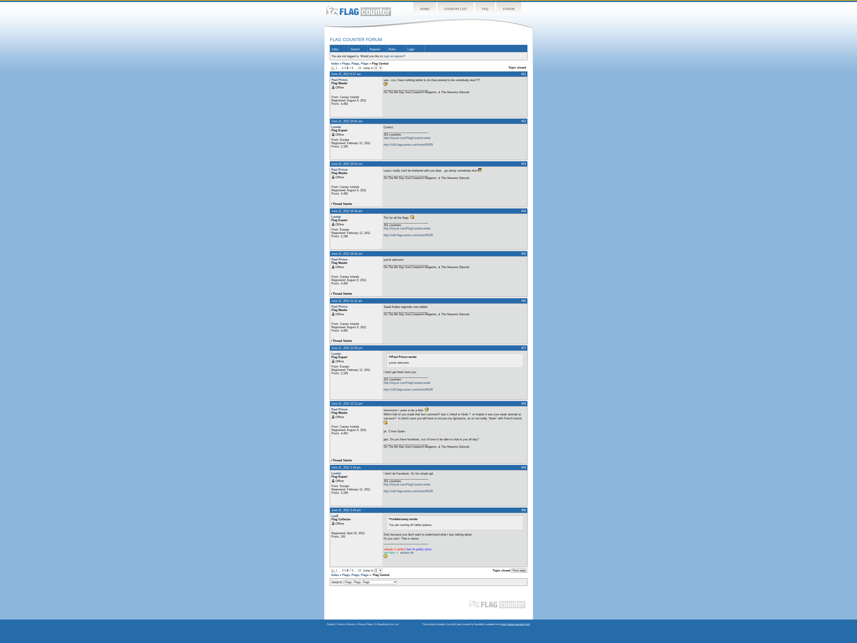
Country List (455, 9)
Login (411, 49)
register (399, 56)
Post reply (519, 570)
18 (359, 68)
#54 (523, 211)
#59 (523, 467)
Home (424, 9)
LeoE (335, 516)
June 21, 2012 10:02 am (346, 164)
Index (335, 49)
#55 (523, 253)
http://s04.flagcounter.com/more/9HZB (408, 144)
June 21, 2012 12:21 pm (346, 403)
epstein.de (407, 552)
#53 (523, 164)
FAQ (485, 9)
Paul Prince (339, 80)
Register (375, 49)
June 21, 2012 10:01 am (346, 121)
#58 (523, 403)
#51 (523, 74)
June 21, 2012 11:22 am (346, 301)
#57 (523, 348)
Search (355, 49)
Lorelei (336, 127)
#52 (523, 121)
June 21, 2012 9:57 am (346, 74)
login (387, 56)
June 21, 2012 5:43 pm (346, 510)
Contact (331, 624)
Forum (509, 9)
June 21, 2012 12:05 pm (346, 348)
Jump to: (337, 582)
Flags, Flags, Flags (355, 63)
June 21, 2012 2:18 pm (346, 467)
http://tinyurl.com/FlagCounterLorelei (407, 138)
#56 (523, 301)
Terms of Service (346, 624)
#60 (523, 510)
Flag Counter (358, 11)
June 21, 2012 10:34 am (346, 211)
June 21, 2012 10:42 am (346, 253)
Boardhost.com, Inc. (388, 624)
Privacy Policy (365, 624)
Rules (392, 49)
